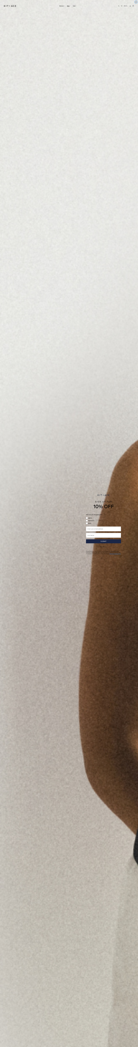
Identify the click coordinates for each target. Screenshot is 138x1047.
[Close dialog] (136, 2)
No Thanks (103, 547)
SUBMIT (104, 541)
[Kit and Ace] (10, 6)
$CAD (126, 6)
